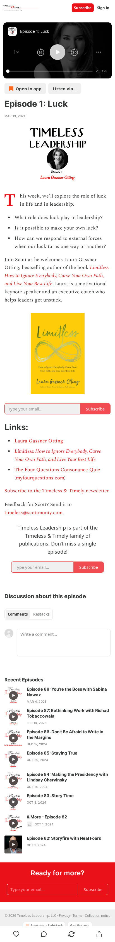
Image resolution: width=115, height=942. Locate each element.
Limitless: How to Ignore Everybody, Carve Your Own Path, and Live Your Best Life (56, 275)
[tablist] (28, 614)
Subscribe (83, 7)
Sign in (103, 7)
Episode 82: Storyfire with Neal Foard (64, 838)
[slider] (50, 71)
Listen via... (64, 88)
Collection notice (98, 915)
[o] (13, 695)
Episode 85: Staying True (52, 753)
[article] (57, 695)
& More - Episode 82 (47, 817)
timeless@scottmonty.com (33, 512)
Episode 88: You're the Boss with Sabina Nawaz (67, 691)
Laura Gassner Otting (39, 441)
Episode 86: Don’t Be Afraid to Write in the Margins (65, 734)
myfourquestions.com (40, 478)
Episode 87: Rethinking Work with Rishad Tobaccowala (68, 713)
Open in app (29, 88)
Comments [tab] (18, 614)
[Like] (16, 934)
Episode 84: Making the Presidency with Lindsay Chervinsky (67, 777)
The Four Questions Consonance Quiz (57, 470)
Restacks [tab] (41, 614)
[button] (16, 52)
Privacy (64, 915)
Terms (77, 915)
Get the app (80, 925)
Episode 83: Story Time (50, 795)
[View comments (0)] (44, 934)
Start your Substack (46, 925)
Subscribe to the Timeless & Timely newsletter (56, 491)
